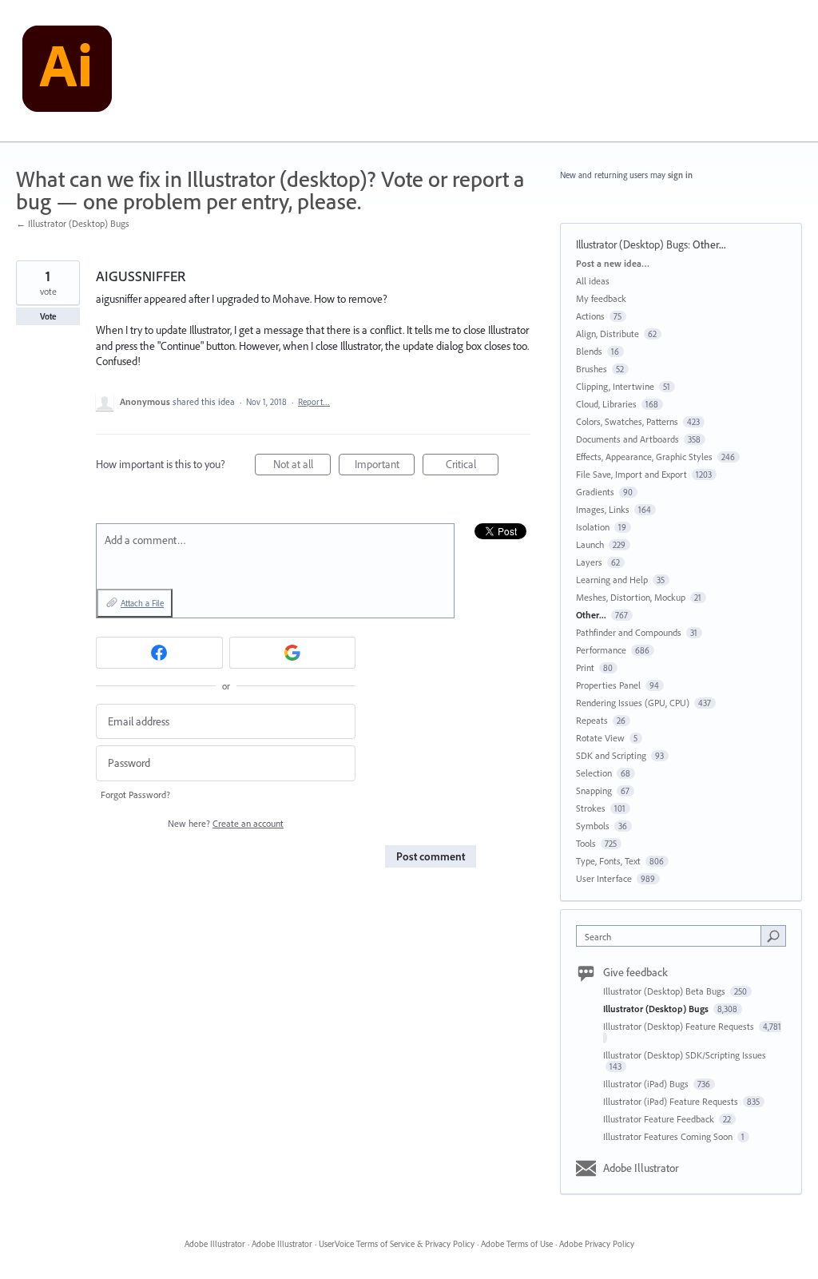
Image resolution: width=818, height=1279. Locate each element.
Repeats (592, 720)
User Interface (604, 878)
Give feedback (635, 972)
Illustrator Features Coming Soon (669, 1136)
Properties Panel (608, 685)
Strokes (591, 808)
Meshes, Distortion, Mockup (630, 597)
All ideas (593, 281)
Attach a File (142, 603)
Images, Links (602, 509)
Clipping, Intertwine (615, 386)
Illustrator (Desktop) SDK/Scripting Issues (684, 1055)
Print (585, 667)
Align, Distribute (607, 334)
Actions (590, 316)
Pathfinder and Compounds (628, 632)
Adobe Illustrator (641, 1168)
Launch (590, 544)
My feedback (601, 298)
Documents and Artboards (627, 439)
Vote (48, 316)
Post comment (430, 856)
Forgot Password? (135, 794)
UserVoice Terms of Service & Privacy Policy (397, 1243)
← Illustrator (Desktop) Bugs (72, 223)
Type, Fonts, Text (608, 861)
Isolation (593, 527)
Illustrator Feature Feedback (660, 1119)
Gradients (595, 492)
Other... (709, 244)
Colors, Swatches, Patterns (627, 421)
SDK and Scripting (611, 755)
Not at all (302, 466)
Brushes (591, 369)
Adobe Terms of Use (517, 1243)
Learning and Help (612, 580)
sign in (680, 175)
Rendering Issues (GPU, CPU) (632, 703)
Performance (601, 650)
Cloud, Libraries (606, 404)
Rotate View (600, 738)
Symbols (593, 826)
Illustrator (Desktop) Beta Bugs (665, 991)
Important (385, 466)
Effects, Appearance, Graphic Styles (644, 457)
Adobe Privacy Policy (596, 1243)
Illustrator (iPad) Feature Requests (672, 1101)
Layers (589, 562)
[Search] (773, 935)
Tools (586, 843)
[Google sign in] (292, 653)
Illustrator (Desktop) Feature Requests (679, 1026)
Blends (589, 351)
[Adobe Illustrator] (67, 71)
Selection (594, 773)
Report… (314, 401)
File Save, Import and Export (631, 474)
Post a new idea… (612, 263)
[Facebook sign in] (159, 653)
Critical (472, 466)
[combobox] (672, 936)
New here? (226, 823)
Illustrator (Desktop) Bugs (632, 244)
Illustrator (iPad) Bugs (647, 1084)
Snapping (594, 790)
